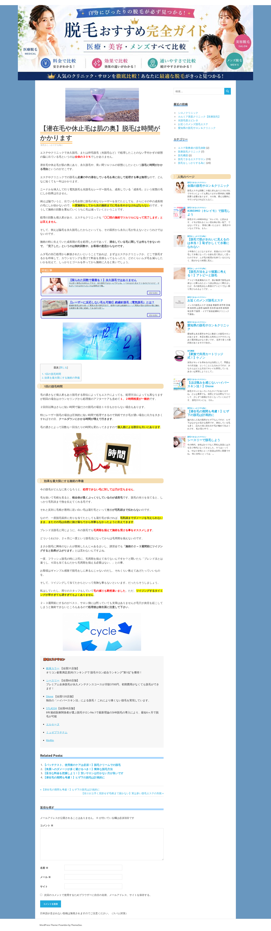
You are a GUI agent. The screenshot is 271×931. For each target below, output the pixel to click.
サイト (44, 886)
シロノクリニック (188, 112)
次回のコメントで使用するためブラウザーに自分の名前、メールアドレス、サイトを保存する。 (98, 894)
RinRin (50, 740)
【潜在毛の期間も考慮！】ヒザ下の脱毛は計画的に (74, 777)
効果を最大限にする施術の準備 (61, 377)
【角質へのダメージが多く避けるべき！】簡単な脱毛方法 (78, 769)
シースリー (52, 680)
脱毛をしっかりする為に (52, 145)
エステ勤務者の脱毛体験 (192, 147)
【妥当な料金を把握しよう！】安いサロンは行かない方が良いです (83, 773)
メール (45, 877)
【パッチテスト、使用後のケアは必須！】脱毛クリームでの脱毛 (82, 764)
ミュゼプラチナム (56, 732)
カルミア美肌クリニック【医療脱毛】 (199, 116)
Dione (49, 696)
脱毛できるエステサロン (192, 159)
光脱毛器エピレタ (188, 120)
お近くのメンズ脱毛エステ (193, 124)
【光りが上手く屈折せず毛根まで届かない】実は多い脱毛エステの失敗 (121, 793)
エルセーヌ (52, 724)
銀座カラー (52, 668)
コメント (46, 825)
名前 (44, 867)
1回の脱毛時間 (51, 373)
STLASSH (51, 708)
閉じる (63, 367)
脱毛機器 (183, 155)
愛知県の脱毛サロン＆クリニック (197, 127)
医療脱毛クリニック (189, 151)
